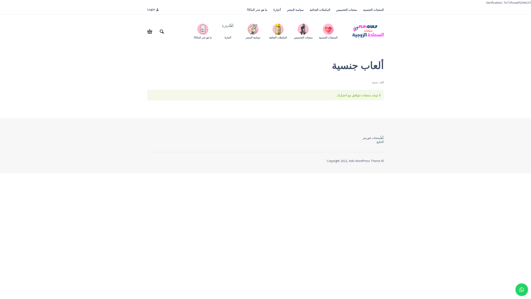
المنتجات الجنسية (373, 10)
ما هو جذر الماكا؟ (257, 10)
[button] (162, 31)
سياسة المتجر (295, 10)
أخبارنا (277, 10)
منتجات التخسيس (346, 10)
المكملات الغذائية (320, 10)
